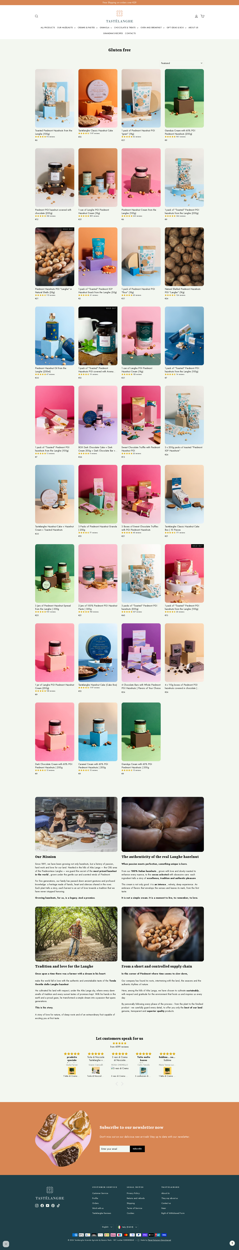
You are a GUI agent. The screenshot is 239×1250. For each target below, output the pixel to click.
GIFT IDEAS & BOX (175, 27)
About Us (165, 1193)
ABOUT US (193, 27)
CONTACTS (130, 33)
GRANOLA (105, 27)
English (105, 1226)
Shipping (131, 1203)
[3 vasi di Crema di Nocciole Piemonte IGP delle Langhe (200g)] (96, 1071)
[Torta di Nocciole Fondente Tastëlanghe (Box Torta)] (167, 1071)
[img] (119, 1043)
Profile (95, 1198)
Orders (95, 1203)
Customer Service (100, 1193)
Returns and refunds (136, 1198)
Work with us (98, 1208)
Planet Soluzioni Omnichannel (159, 1240)
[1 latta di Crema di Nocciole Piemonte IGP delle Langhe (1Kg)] (143, 1071)
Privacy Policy (133, 1193)
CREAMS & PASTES (86, 27)
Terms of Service (134, 1208)
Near (163, 1208)
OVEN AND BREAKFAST (151, 27)
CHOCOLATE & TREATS (125, 27)
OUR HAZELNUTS (65, 27)
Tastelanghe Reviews (101, 1213)
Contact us (166, 1203)
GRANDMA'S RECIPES (113, 33)
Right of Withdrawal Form (173, 1213)
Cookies (130, 1213)
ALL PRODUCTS (48, 27)
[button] (40, 136)
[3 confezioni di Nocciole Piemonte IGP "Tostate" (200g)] (119, 1071)
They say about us (169, 1198)
